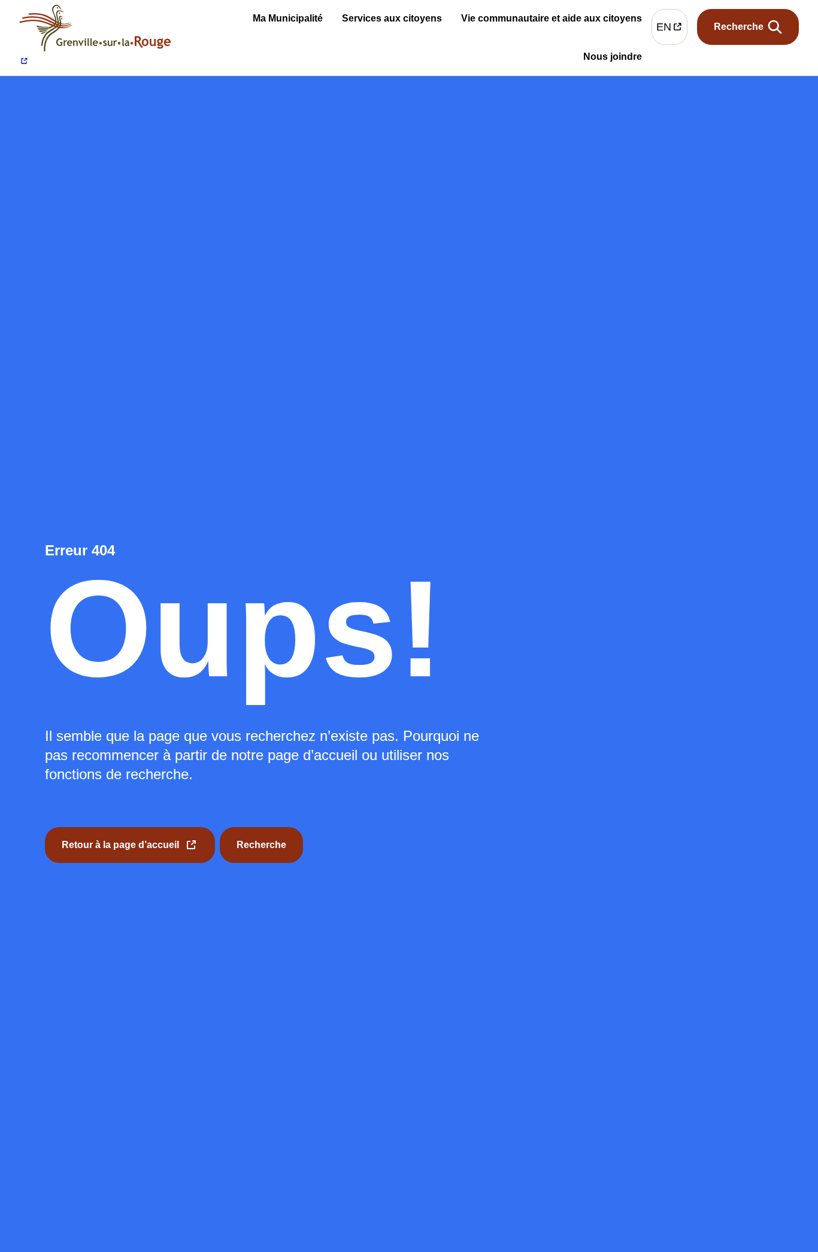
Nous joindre (612, 58)
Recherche (261, 845)
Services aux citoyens (392, 20)
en (671, 29)
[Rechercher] (748, 27)
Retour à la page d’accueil (120, 851)
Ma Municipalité (288, 20)
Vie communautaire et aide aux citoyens (551, 20)
